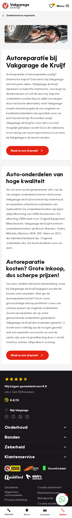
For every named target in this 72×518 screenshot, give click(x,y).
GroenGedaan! (57, 468)
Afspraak (8, 514)
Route (27, 514)
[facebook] (6, 417)
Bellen (63, 514)
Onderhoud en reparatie (20, 15)
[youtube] (13, 417)
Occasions (45, 514)
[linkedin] (27, 417)
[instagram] (20, 417)
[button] (62, 499)
